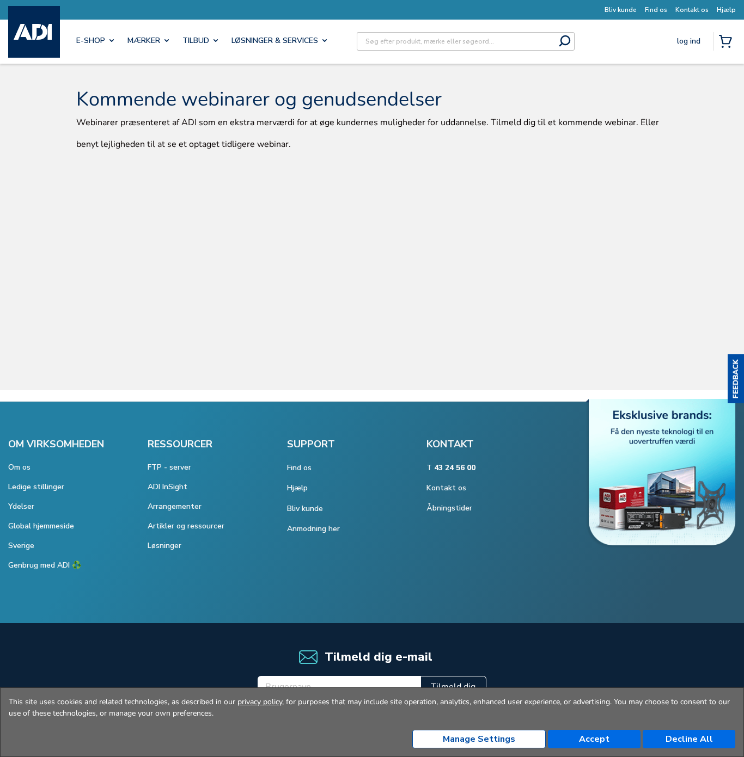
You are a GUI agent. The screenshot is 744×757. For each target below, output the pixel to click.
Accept (594, 739)
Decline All (689, 739)
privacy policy (259, 702)
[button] (736, 378)
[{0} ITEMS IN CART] (727, 42)
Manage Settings (479, 739)
